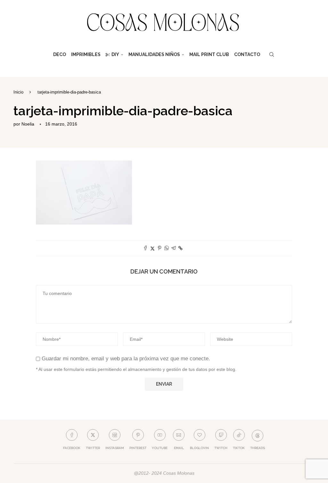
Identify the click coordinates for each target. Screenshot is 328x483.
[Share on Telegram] (173, 248)
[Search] (271, 54)
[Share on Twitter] (152, 248)
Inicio (18, 92)
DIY (115, 54)
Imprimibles (86, 54)
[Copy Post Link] (180, 248)
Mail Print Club (209, 54)
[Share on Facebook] (145, 248)
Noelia (27, 124)
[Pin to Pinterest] (159, 248)
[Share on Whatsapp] (166, 248)
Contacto (247, 54)
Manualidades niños (154, 54)
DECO (59, 54)
